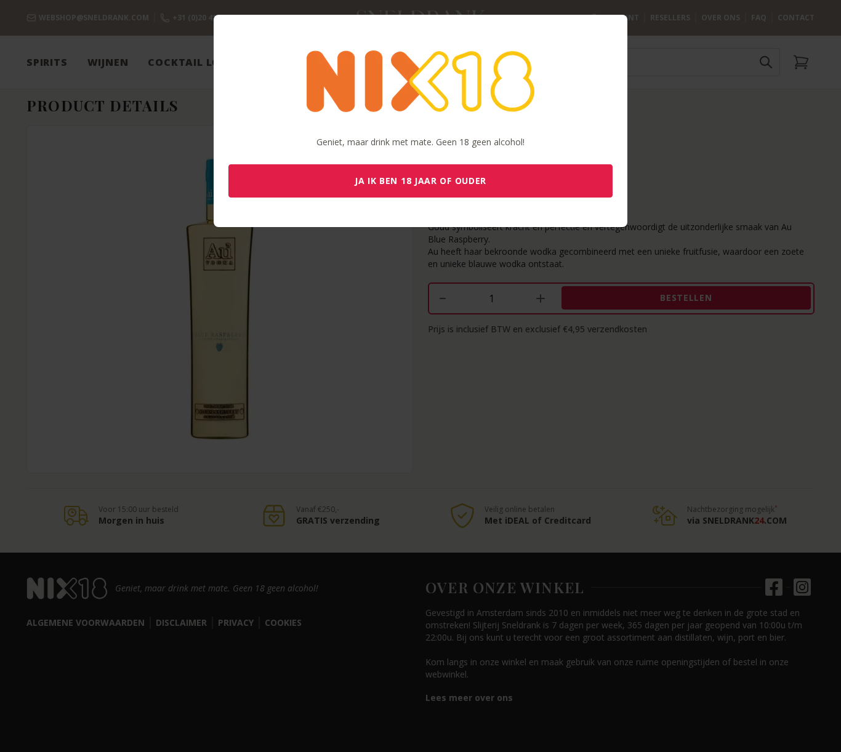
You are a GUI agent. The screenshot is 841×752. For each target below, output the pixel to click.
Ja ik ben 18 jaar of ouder (420, 180)
